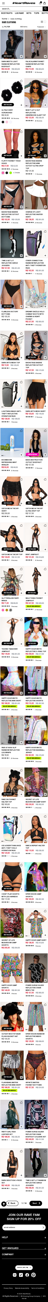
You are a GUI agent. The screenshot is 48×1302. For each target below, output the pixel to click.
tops (36, 13)
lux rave (19, 13)
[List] (45, 22)
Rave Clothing (16, 19)
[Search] (45, 9)
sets (28, 13)
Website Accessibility (22, 1288)
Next (35, 1203)
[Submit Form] (43, 1227)
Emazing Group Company (31, 1296)
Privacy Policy (8, 1288)
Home (4, 18)
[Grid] (42, 22)
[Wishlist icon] (21, 32)
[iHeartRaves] (23, 3)
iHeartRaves (27, 1294)
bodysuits (6, 13)
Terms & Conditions (37, 1288)
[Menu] (3, 3)
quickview (21, 56)
